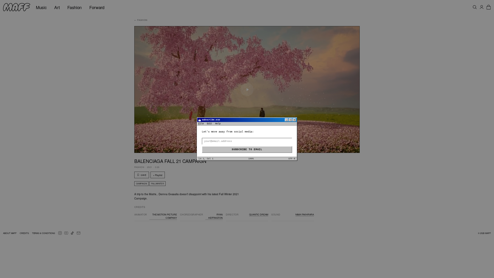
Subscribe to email (247, 149)
